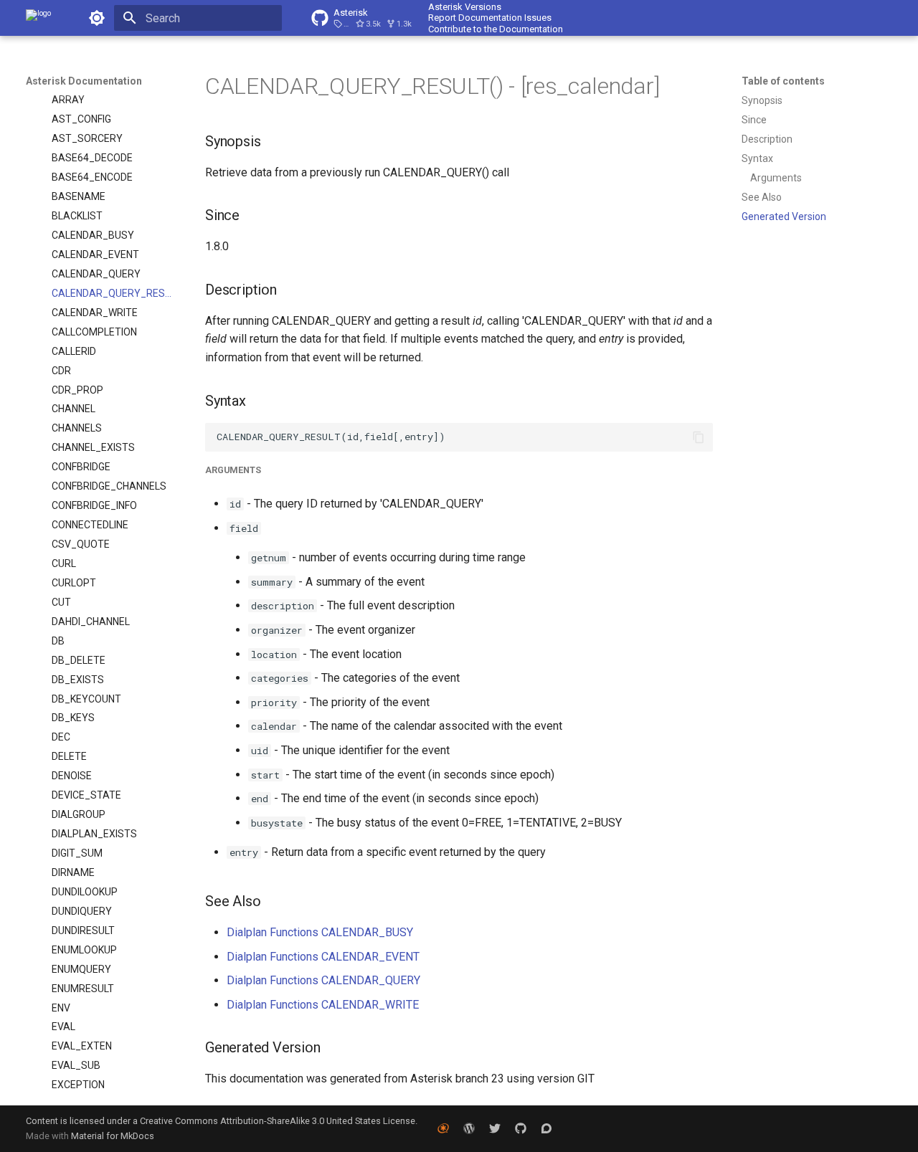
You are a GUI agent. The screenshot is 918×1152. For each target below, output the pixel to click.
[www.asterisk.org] (443, 1128)
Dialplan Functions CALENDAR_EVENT (323, 956)
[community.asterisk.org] (546, 1128)
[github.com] (520, 1128)
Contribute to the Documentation (495, 29)
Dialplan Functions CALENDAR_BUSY (320, 932)
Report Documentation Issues (490, 17)
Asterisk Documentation (84, 81)
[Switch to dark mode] (96, 18)
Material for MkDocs (112, 1135)
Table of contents (783, 81)
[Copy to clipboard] (698, 437)
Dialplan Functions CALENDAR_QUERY (323, 980)
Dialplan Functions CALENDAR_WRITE (323, 1004)
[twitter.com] (494, 1128)
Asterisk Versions (464, 6)
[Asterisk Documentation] (38, 18)
